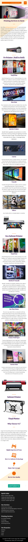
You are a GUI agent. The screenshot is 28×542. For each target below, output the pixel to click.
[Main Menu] (25, 2)
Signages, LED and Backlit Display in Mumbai (11, 508)
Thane (2, 531)
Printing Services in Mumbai (7, 510)
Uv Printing (3, 520)
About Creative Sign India (7, 495)
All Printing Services (5, 523)
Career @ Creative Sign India (8, 497)
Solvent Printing (4, 521)
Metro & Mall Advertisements (8, 511)
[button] (2, 485)
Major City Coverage (14, 468)
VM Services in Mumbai (6, 507)
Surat (2, 533)
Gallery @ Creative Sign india (8, 498)
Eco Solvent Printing (5, 518)
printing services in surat (11, 27)
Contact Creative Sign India (7, 500)
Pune (2, 534)
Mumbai (3, 530)
